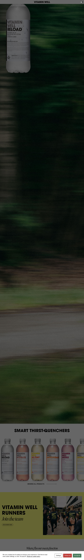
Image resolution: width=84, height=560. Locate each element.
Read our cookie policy (33, 556)
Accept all (77, 555)
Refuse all (67, 555)
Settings (58, 555)
